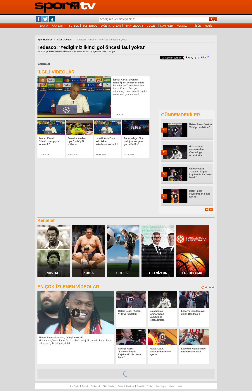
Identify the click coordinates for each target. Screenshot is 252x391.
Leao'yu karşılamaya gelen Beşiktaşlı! (192, 312)
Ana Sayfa (74, 386)
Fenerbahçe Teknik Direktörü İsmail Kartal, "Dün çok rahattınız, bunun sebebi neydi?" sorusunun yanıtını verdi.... (130, 90)
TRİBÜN (196, 25)
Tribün (149, 386)
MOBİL (208, 25)
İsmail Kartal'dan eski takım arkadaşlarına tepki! (107, 141)
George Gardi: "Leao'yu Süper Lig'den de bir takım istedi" (200, 173)
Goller (120, 386)
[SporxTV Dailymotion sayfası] (52, 19)
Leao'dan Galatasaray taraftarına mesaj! (193, 350)
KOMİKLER (166, 25)
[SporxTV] (65, 11)
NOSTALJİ (182, 25)
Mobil (180, 386)
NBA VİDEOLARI (134, 25)
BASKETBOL (89, 25)
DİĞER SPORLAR (111, 25)
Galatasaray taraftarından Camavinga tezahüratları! (196, 151)
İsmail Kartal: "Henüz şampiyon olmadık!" (49, 141)
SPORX (44, 25)
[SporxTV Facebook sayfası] (39, 19)
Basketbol (95, 386)
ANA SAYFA (58, 25)
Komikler (130, 386)
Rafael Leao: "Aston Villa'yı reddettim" (200, 126)
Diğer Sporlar (109, 386)
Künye (172, 386)
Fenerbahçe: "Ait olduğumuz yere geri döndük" (133, 141)
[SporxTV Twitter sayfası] (45, 19)
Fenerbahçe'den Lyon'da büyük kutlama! (77, 141)
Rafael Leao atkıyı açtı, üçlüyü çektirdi (61, 337)
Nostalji (140, 386)
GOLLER (151, 25)
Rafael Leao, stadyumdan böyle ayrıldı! (199, 193)
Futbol (85, 386)
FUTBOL (74, 25)
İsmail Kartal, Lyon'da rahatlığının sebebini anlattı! (129, 81)
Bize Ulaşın (161, 386)
